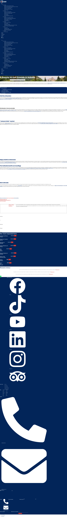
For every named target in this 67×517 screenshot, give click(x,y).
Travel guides (3, 34)
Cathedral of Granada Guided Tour (5, 200)
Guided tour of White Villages (7, 66)
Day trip (2, 32)
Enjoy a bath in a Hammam (5, 91)
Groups (2, 33)
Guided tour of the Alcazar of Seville (8, 13)
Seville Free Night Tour (6, 51)
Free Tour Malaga (6, 23)
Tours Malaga (4, 21)
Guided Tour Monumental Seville (7, 11)
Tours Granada (4, 16)
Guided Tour (5, 199)
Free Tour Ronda (6, 31)
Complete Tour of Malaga (7, 24)
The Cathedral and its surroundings (6, 92)
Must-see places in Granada (7, 272)
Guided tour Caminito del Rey (7, 22)
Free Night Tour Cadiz (6, 28)
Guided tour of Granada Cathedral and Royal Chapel (9, 18)
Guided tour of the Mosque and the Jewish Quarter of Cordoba (11, 6)
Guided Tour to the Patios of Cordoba (8, 9)
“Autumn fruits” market (4, 90)
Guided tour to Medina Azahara (7, 8)
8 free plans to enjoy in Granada (8, 274)
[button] (1, 215)
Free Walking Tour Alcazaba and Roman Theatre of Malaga (10, 61)
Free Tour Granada (6, 56)
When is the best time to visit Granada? (9, 270)
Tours (2, 40)
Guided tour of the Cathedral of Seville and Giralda (9, 12)
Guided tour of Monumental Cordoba (8, 7)
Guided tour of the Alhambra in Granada (8, 17)
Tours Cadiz (4, 26)
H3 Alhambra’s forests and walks (7, 89)
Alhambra (1, 199)
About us (2, 35)
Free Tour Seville (6, 14)
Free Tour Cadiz (6, 27)
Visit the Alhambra (4, 88)
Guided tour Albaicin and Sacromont (8, 19)
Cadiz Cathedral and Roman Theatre (8, 29)
